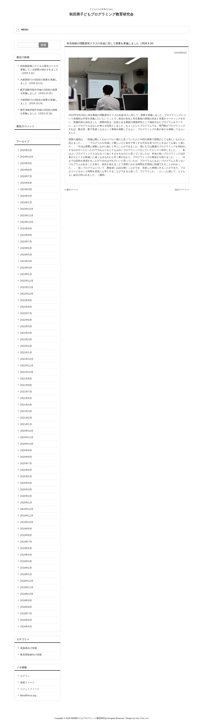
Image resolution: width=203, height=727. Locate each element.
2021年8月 (26, 385)
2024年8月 (26, 169)
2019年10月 (26, 522)
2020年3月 (26, 489)
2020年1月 (26, 502)
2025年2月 (26, 150)
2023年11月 (26, 215)
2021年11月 (26, 365)
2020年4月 (26, 483)
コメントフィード (29, 689)
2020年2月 (26, 496)
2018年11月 (26, 587)
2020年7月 (26, 463)
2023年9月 (26, 228)
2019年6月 (26, 548)
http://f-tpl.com (141, 718)
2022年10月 (26, 293)
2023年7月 (26, 241)
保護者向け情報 (28, 648)
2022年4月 (26, 333)
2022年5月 (26, 326)
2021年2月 (26, 417)
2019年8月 (26, 535)
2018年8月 (26, 607)
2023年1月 (26, 274)
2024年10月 (26, 156)
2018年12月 (26, 581)
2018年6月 (26, 620)
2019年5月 (26, 554)
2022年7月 (26, 313)
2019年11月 (26, 515)
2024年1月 (26, 202)
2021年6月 (26, 398)
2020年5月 (26, 476)
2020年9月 (26, 450)
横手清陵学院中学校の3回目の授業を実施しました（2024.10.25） (38, 91)
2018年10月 (26, 594)
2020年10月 (26, 443)
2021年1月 (26, 424)
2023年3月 (26, 267)
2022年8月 (26, 306)
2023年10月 (26, 222)
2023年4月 (26, 261)
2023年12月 (26, 209)
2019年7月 (26, 541)
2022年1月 (26, 352)
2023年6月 (26, 248)
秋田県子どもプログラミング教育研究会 (101, 14)
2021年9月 (26, 378)
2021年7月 (26, 391)
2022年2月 (26, 346)
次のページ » (182, 189)
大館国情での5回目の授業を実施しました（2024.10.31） (38, 81)
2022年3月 (26, 339)
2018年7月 (26, 613)
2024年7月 (26, 176)
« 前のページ (71, 189)
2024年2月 (26, 196)
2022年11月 (26, 287)
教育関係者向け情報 (31, 654)
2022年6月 (26, 320)
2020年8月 (26, 457)
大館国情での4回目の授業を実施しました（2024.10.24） (38, 101)
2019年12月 (26, 509)
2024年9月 (26, 163)
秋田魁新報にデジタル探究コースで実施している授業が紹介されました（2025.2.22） (39, 70)
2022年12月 (26, 280)
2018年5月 (26, 626)
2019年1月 (26, 574)
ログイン (25, 676)
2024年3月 (26, 189)
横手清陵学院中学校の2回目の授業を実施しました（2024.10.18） (38, 112)
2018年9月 (26, 600)
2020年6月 (26, 470)
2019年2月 (26, 567)
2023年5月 (26, 254)
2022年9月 (26, 300)
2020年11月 (26, 437)
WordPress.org (28, 695)
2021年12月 (26, 359)
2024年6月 (26, 183)
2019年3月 (26, 561)
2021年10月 (26, 372)
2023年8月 (26, 235)
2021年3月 (26, 411)
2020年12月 (26, 430)
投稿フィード (27, 682)
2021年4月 (26, 404)
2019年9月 (26, 528)
